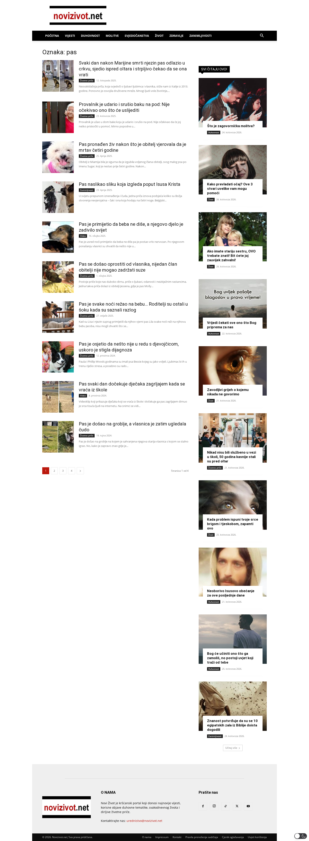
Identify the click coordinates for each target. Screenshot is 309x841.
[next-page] (80, 470)
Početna (52, 36)
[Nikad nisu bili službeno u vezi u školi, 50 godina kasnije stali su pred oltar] (233, 438)
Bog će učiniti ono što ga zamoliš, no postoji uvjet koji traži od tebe (230, 657)
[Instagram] (214, 806)
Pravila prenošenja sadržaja (201, 837)
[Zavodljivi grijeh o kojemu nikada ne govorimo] (233, 371)
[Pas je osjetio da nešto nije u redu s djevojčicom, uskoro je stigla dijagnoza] (58, 357)
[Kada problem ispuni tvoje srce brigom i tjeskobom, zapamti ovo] (233, 505)
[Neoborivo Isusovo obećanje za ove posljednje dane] (233, 572)
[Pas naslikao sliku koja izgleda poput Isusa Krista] (58, 197)
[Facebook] (203, 806)
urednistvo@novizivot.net (144, 821)
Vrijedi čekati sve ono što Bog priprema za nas (231, 325)
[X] (237, 806)
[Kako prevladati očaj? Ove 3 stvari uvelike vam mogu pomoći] (233, 169)
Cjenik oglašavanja (233, 837)
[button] (262, 36)
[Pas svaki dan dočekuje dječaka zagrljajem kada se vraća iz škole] (58, 397)
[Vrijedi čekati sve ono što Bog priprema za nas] (233, 304)
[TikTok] (225, 806)
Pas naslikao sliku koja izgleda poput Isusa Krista (129, 184)
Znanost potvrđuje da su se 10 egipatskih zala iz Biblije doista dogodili (232, 725)
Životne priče (86, 80)
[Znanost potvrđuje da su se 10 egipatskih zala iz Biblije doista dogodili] (233, 706)
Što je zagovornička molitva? (231, 126)
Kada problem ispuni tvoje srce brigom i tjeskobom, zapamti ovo (232, 523)
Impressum (162, 837)
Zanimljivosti (200, 36)
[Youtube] (248, 806)
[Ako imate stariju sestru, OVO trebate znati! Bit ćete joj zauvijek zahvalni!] (233, 236)
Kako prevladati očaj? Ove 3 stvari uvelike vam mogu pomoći (230, 188)
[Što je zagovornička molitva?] (233, 102)
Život (159, 36)
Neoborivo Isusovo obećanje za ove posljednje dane (230, 593)
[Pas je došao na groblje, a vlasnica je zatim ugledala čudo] (58, 437)
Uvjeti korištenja (257, 837)
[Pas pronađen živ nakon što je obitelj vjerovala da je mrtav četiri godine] (58, 157)
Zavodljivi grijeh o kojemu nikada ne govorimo (228, 392)
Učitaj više (231, 748)
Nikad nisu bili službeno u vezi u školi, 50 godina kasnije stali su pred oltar (231, 456)
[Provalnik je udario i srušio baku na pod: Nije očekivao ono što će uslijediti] (58, 117)
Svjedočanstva (137, 36)
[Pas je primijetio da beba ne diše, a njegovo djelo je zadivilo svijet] (58, 237)
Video (83, 235)
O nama (146, 837)
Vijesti (70, 36)
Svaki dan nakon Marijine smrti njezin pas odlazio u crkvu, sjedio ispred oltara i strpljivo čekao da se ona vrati (133, 68)
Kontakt (177, 837)
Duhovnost (90, 36)
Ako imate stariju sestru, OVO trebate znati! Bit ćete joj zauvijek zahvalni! (231, 255)
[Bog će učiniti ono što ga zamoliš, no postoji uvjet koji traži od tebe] (233, 639)
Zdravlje (176, 36)
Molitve (112, 36)
